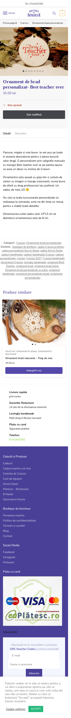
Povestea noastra (13, 515)
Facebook (9, 552)
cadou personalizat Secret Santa (20, 250)
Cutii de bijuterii (12, 479)
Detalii (7, 133)
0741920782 (17, 439)
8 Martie (8, 494)
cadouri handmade (11, 254)
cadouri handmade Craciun (39, 254)
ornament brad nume (47, 266)
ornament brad (24, 266)
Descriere (20, 133)
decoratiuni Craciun (12, 262)
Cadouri (7, 463)
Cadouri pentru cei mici (17, 468)
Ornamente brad (26, 351)
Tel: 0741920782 (34, 3)
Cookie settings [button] (15, 709)
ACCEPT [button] (36, 709)
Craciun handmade (53, 258)
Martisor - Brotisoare (16, 489)
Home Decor (10, 484)
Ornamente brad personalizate (48, 23)
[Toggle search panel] (54, 13)
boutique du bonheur (24, 247)
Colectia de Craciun (14, 473)
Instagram (9, 557)
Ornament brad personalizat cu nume (26, 270)
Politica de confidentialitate (19, 520)
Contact (7, 536)
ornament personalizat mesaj (32, 274)
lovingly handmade (35, 262)
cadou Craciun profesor (50, 247)
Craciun (24, 23)
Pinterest (8, 562)
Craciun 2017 (34, 258)
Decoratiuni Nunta (14, 499)
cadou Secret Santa (51, 250)
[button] (62, 13)
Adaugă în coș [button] (33, 370)
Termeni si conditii (14, 526)
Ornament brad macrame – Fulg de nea (28, 358)
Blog (6, 531)
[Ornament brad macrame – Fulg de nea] (33, 323)
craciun (21, 258)
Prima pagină (10, 23)
